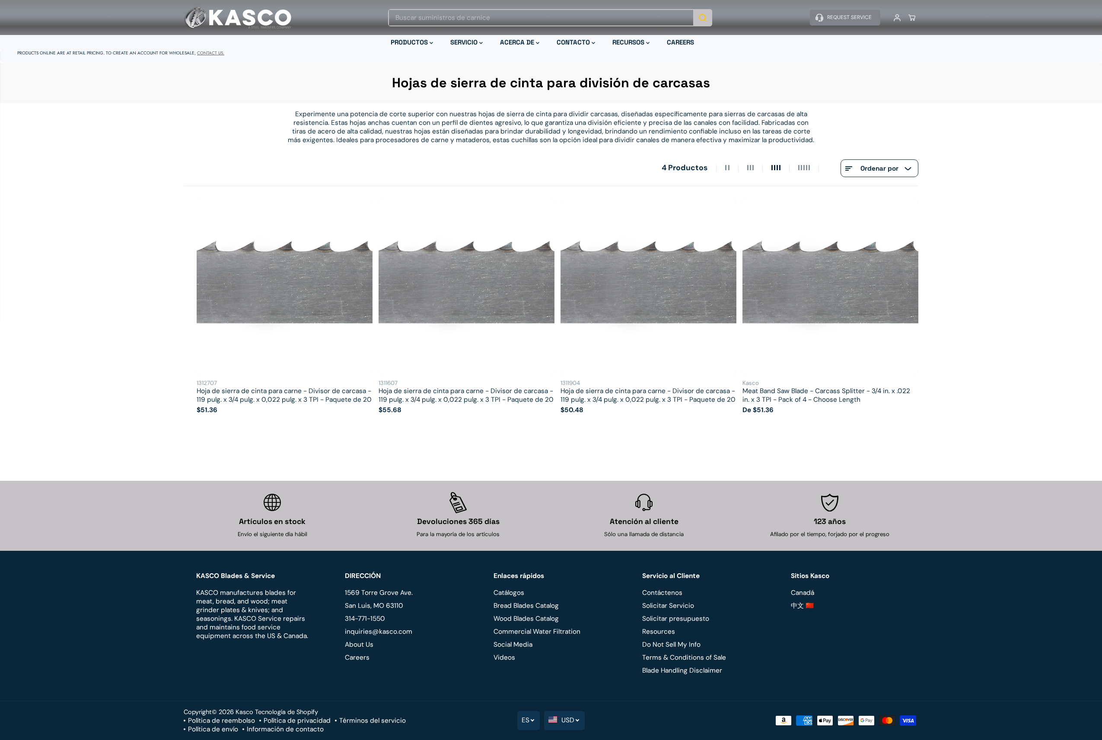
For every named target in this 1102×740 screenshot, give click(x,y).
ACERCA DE (518, 42)
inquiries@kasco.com (378, 631)
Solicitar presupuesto (675, 618)
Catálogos (509, 592)
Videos (504, 657)
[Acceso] (897, 17)
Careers (357, 657)
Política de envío (213, 729)
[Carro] (911, 17)
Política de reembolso (221, 720)
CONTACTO (574, 42)
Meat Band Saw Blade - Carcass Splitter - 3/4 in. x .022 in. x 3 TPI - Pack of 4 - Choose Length (826, 395)
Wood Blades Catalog (526, 618)
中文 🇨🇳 (802, 605)
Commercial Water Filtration (537, 631)
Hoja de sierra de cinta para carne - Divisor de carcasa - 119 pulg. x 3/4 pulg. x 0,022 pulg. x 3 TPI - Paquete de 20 (284, 395)
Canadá (802, 592)
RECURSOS (629, 42)
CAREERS (680, 42)
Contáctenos (662, 592)
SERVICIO (464, 42)
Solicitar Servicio (668, 605)
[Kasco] (238, 17)
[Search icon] (702, 17)
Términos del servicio (372, 720)
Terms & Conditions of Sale (684, 657)
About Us (359, 644)
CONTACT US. (210, 53)
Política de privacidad (297, 720)
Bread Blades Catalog (526, 605)
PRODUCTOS (410, 42)
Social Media (513, 644)
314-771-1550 (365, 618)
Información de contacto (285, 729)
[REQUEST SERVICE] (845, 17)
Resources (658, 631)
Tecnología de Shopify (286, 712)
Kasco (244, 712)
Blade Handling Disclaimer (682, 670)
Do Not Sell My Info (671, 644)
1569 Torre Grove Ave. (379, 592)
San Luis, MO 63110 (374, 605)
